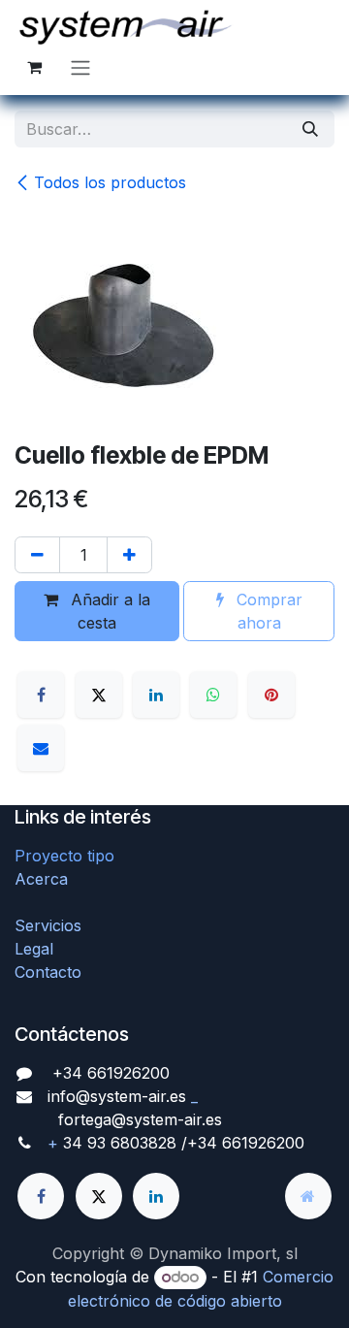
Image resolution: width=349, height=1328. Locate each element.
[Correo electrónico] (40, 748)
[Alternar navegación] (80, 67)
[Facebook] (40, 694)
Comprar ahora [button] (267, 611)
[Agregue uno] (129, 554)
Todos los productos (110, 182)
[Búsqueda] (310, 129)
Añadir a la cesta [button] (108, 611)
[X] (99, 694)
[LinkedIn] (156, 694)
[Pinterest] (271, 694)
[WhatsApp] (213, 694)
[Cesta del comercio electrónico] (34, 67)
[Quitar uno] (37, 554)
